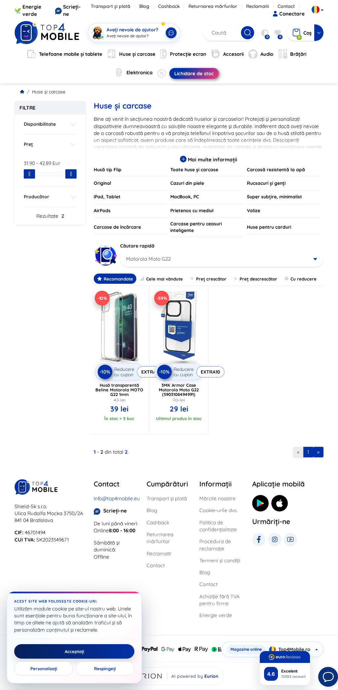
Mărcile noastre (217, 498)
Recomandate (118, 278)
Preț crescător (211, 278)
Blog (144, 6)
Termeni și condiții (219, 560)
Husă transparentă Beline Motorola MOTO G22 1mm (119, 389)
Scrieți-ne (115, 511)
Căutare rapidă (137, 246)
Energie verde (215, 615)
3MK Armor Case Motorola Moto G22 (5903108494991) (179, 389)
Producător (36, 197)
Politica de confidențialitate (218, 526)
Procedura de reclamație (215, 544)
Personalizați (43, 668)
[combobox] (221, 259)
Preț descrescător (258, 278)
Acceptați (74, 651)
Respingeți (105, 668)
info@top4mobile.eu (117, 498)
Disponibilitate (40, 124)
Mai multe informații (211, 159)
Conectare (292, 14)
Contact (286, 6)
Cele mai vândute (164, 278)
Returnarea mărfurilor (212, 6)
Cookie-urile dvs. (218, 510)
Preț (28, 144)
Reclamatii (257, 6)
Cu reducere (303, 278)
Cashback (169, 6)
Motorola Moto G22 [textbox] (148, 259)
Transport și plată (110, 6)
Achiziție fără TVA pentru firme (219, 600)
